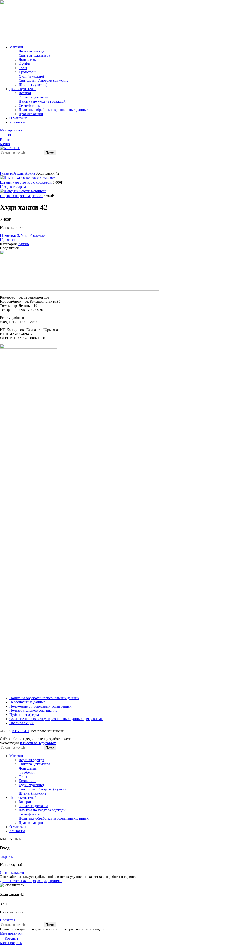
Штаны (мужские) (33, 85)
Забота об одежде (22, 235)
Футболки (27, 64)
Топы (23, 68)
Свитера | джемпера (34, 55)
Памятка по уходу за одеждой (42, 101)
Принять (55, 881)
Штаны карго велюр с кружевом (26, 182)
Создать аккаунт (13, 872)
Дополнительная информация (23, 881)
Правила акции (31, 114)
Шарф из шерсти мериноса (21, 196)
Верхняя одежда (31, 51)
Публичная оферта (24, 715)
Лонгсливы (28, 60)
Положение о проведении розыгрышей (40, 706)
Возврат (25, 93)
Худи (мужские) (31, 76)
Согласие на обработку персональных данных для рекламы (56, 719)
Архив (19, 173)
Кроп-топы (27, 72)
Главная (6, 173)
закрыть (6, 857)
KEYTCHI (20, 731)
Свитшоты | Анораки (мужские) (44, 80)
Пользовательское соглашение (33, 710)
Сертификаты (29, 105)
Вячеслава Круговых (38, 743)
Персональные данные (27, 702)
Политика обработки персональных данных (54, 110)
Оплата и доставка (33, 97)
